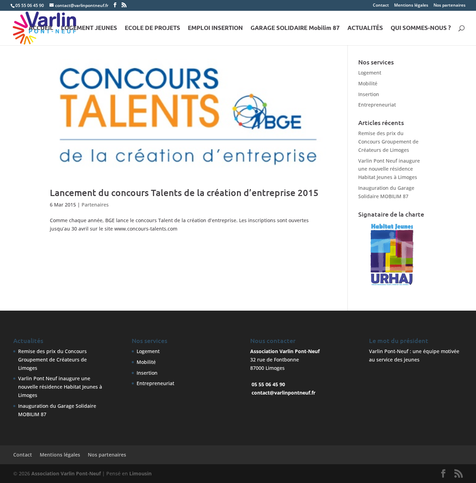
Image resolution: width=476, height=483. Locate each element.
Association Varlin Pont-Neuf (66, 473)
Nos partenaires (449, 5)
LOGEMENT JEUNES (89, 28)
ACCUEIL (41, 28)
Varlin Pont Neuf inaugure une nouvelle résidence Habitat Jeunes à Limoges (389, 169)
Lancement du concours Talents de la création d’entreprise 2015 (184, 192)
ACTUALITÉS (365, 28)
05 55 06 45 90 (29, 5)
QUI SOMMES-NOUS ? (421, 28)
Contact (381, 5)
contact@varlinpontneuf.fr (283, 392)
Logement (369, 72)
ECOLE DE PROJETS (152, 28)
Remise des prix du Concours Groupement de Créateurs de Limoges (388, 141)
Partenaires (95, 204)
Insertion (368, 94)
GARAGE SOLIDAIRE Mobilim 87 (295, 28)
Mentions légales (411, 5)
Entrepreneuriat (377, 104)
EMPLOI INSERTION (215, 28)
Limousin (140, 473)
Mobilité (367, 83)
